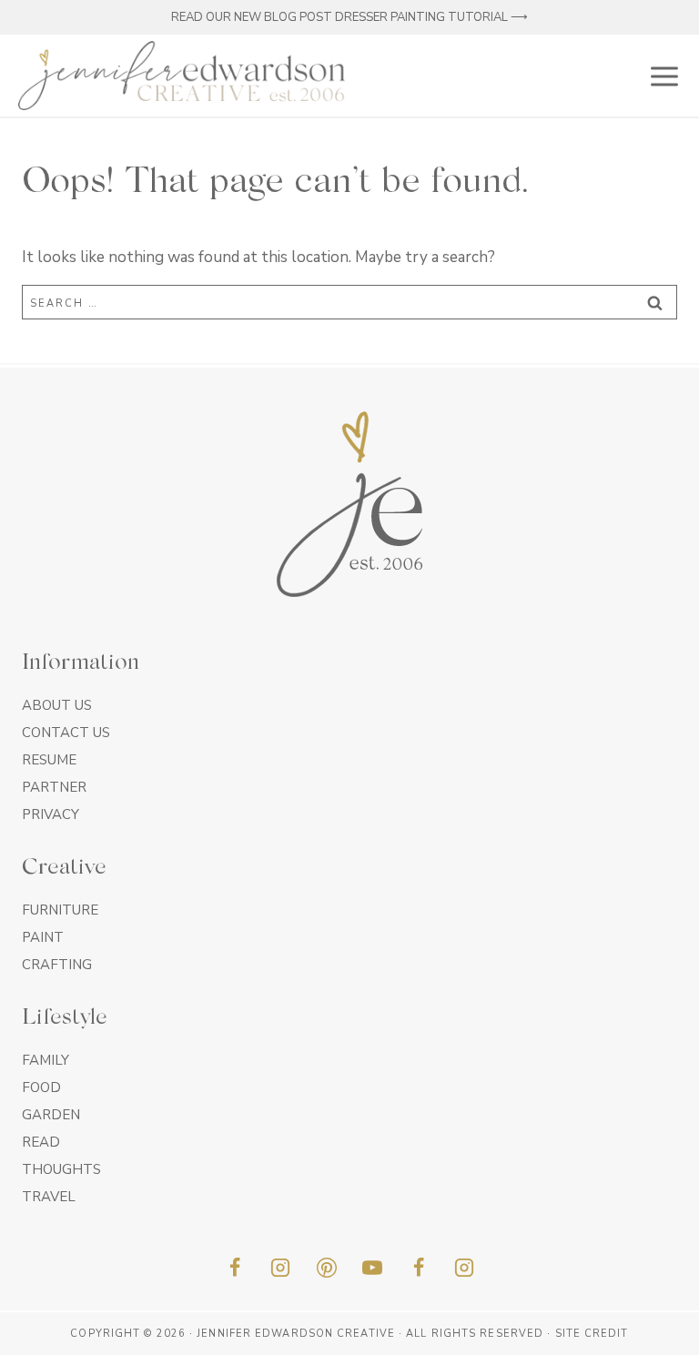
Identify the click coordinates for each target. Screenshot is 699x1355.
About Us (57, 705)
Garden (51, 1115)
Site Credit (592, 1333)
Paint (43, 937)
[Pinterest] (327, 1268)
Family (45, 1060)
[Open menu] (661, 76)
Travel (49, 1197)
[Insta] (464, 1268)
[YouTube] (372, 1268)
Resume (49, 760)
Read (41, 1142)
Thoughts (61, 1169)
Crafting (57, 965)
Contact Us (66, 732)
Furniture (60, 910)
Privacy (50, 814)
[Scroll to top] (653, 1335)
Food (41, 1087)
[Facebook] (235, 1268)
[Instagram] (280, 1268)
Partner (54, 787)
